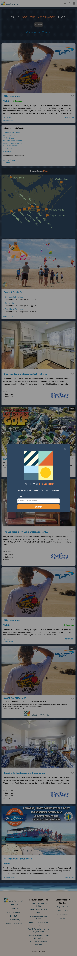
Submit (38, 506)
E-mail (20, 496)
